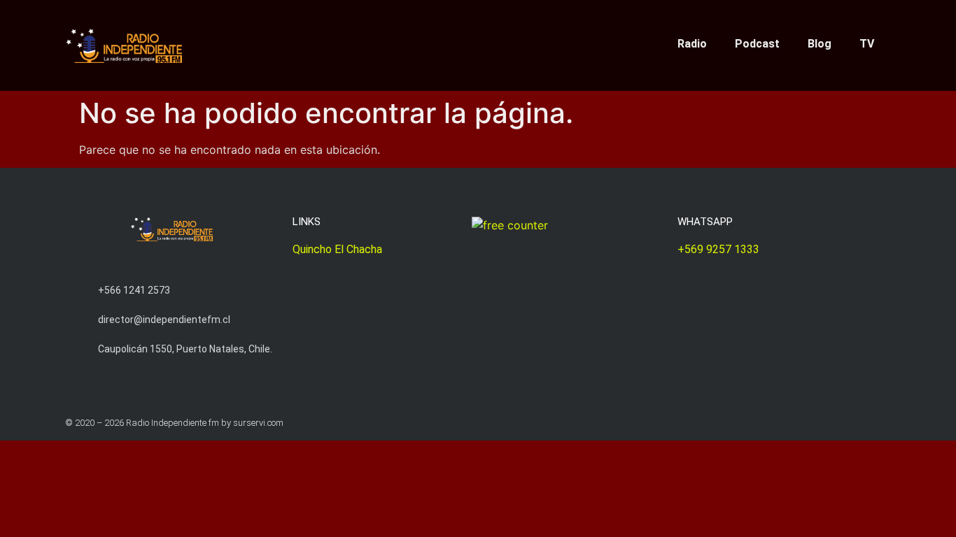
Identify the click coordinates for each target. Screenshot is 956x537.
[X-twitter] (425, 41)
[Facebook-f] (469, 41)
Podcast (757, 43)
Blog (819, 43)
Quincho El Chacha (337, 249)
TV (866, 43)
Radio (692, 43)
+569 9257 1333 (718, 249)
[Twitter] (858, 422)
